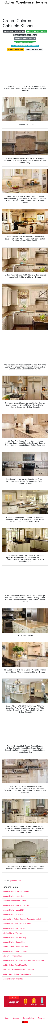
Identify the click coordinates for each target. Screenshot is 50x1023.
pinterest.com (15, 880)
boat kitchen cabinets (16, 49)
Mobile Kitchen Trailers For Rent (15, 946)
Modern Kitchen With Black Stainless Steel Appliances (23, 960)
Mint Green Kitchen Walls (12, 956)
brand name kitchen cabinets (25, 35)
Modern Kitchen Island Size (13, 896)
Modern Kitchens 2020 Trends (14, 900)
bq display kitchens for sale (14, 31)
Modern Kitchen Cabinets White (15, 951)
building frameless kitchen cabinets (25, 46)
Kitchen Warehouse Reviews (25, 2)
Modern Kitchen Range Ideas (14, 942)
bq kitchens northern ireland (25, 42)
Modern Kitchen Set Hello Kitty (14, 937)
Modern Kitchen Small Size (13, 979)
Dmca (7, 1018)
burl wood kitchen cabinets (25, 38)
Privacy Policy (28, 1018)
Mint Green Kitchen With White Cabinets (18, 969)
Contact (16, 1018)
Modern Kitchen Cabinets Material (16, 891)
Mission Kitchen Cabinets (12, 933)
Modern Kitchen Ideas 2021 (13, 910)
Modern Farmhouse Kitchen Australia (17, 923)
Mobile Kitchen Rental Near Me (15, 965)
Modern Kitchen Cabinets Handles (16, 905)
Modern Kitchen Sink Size (13, 914)
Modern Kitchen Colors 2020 (14, 928)
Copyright (41, 1018)
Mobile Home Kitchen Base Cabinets (17, 974)
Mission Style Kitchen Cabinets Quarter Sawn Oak (22, 919)
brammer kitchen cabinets (36, 31)
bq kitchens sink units (34, 49)
